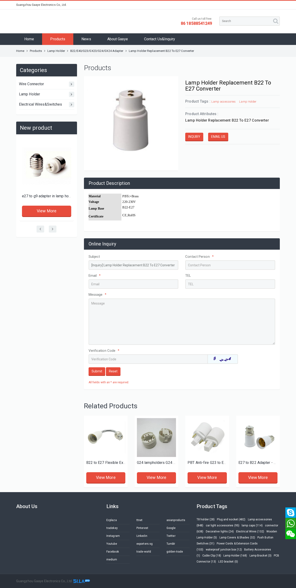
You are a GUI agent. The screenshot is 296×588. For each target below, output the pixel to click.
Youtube (111, 543)
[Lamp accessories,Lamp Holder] (105, 437)
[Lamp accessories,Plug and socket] (46, 166)
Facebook (112, 551)
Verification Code (104, 351)
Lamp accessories (223, 101)
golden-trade (174, 551)
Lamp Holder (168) (235, 555)
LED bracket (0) (228, 561)
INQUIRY (194, 136)
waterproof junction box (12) (224, 549)
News (86, 39)
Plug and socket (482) (231, 519)
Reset (113, 371)
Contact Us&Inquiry (159, 39)
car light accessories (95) (223, 525)
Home (29, 39)
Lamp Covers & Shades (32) (237, 537)
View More (46, 210)
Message (98, 294)
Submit (97, 371)
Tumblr (170, 543)
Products (57, 39)
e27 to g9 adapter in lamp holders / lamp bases (61, 196)
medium (111, 559)
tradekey (112, 528)
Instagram (113, 536)
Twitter (171, 536)
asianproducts (175, 520)
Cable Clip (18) (211, 555)
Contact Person (199, 257)
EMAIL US (218, 136)
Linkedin (141, 536)
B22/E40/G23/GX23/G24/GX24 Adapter (96, 51)
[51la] (81, 581)
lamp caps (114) (252, 525)
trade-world (143, 551)
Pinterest (142, 528)
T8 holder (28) (206, 519)
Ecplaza (111, 520)
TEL (188, 276)
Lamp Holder (56, 51)
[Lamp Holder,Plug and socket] (207, 437)
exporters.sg (144, 543)
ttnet (139, 520)
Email (95, 276)
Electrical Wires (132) (250, 531)
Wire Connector (31, 84)
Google (171, 528)
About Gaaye (117, 39)
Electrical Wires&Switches (40, 104)
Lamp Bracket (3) (261, 555)
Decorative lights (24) (220, 531)
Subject (94, 257)
